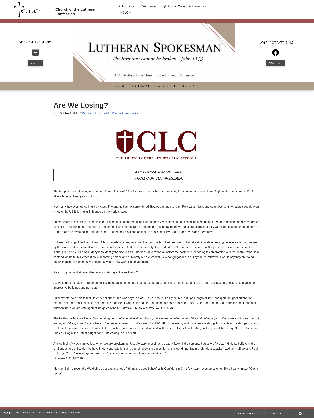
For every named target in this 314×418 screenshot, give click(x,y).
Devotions (88, 113)
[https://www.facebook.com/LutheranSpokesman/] (300, 413)
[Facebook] (275, 54)
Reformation (131, 113)
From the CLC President (109, 113)
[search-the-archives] (35, 54)
